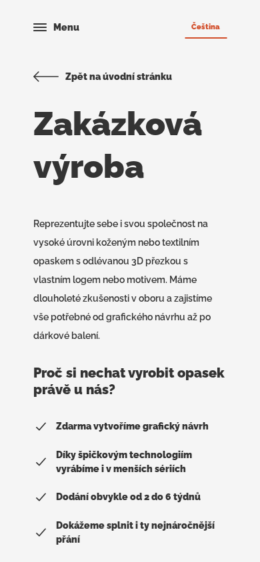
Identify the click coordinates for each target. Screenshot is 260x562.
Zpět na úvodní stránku (118, 76)
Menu (66, 27)
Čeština (205, 26)
